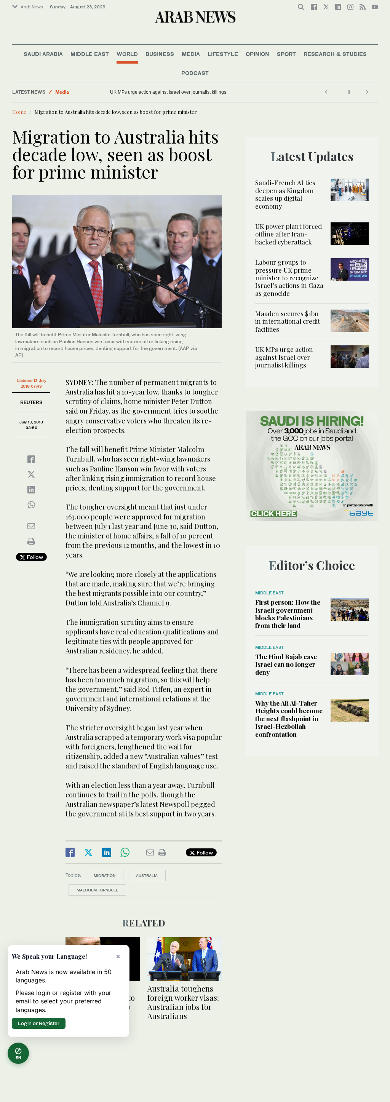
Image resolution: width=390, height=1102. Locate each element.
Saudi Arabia (43, 54)
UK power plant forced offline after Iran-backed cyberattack (288, 234)
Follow (34, 557)
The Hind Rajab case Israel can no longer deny (286, 664)
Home (19, 112)
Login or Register (38, 1023)
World (127, 54)
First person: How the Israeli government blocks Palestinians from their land (287, 613)
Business (159, 54)
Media (191, 54)
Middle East (89, 54)
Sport (286, 54)
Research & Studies (335, 54)
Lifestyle (223, 54)
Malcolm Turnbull (97, 890)
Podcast (195, 73)
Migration (104, 875)
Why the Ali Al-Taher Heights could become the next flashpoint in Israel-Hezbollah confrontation (289, 718)
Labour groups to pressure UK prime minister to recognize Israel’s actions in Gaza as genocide (289, 277)
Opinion (257, 54)
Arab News (32, 7)
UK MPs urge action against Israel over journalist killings (168, 92)
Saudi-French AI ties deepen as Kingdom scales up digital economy (285, 194)
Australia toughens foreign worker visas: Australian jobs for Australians (183, 1002)
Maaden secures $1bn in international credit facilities (287, 321)
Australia (147, 875)
